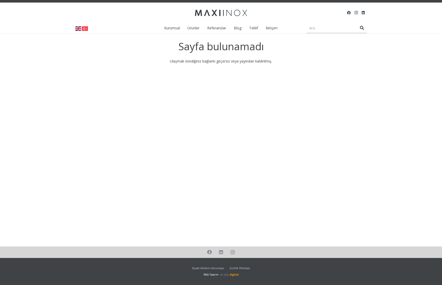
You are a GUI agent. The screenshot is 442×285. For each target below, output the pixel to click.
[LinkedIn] (363, 12)
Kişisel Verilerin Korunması (208, 268)
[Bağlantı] (221, 13)
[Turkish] (85, 28)
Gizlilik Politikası (239, 268)
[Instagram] (356, 12)
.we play (229, 274)
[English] (78, 28)
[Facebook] (348, 12)
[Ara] (362, 28)
